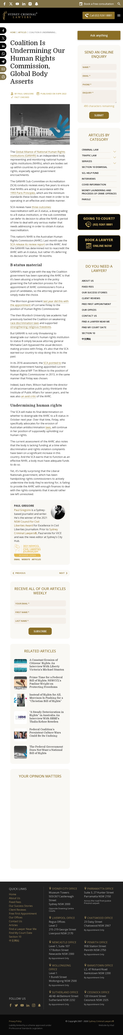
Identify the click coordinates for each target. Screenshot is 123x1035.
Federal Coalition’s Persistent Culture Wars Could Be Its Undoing (45, 732)
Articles (22, 32)
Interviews (88, 178)
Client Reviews (91, 298)
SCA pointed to (52, 363)
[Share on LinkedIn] (3, 46)
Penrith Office (97, 942)
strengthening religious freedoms (30, 327)
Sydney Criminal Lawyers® (101, 1021)
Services (87, 161)
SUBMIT (99, 115)
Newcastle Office (63, 942)
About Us (88, 280)
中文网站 (86, 338)
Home (13, 32)
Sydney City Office (64, 888)
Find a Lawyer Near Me (96, 321)
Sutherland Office (64, 992)
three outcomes (41, 207)
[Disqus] (40, 824)
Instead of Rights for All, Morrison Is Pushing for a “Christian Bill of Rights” (46, 698)
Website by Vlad (106, 1025)
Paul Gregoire (26, 93)
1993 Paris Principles (22, 193)
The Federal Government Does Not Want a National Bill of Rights (46, 750)
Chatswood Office (100, 918)
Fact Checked (22, 97)
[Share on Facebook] (3, 30)
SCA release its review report (27, 244)
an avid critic (28, 396)
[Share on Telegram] (3, 61)
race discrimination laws (24, 323)
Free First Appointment (96, 304)
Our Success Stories (94, 292)
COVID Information (94, 184)
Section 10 (88, 333)
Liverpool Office (63, 918)
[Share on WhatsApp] (3, 53)
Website (26, 559)
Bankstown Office (100, 965)
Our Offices (89, 309)
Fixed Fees (88, 286)
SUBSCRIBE (40, 631)
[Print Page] (3, 77)
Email (17, 559)
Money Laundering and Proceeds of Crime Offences (99, 192)
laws (48, 427)
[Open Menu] (118, 15)
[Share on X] (3, 38)
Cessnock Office (98, 992)
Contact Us (89, 315)
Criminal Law (90, 149)
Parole (86, 199)
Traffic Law (89, 155)
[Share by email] (3, 69)
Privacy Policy (15, 1021)
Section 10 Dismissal (94, 167)
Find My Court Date (94, 327)
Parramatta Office (100, 888)
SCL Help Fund (90, 172)
